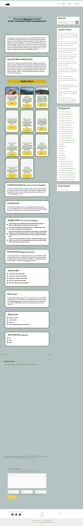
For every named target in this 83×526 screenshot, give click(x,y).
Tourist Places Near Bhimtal (65, 166)
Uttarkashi (61, 159)
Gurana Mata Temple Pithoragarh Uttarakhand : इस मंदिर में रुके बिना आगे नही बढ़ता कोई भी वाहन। (12, 170)
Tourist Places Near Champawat (66, 168)
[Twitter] (16, 514)
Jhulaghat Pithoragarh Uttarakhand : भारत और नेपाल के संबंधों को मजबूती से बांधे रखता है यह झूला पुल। (42, 146)
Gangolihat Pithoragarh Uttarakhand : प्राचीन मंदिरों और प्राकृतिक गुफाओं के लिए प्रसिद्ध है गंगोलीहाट (27, 99)
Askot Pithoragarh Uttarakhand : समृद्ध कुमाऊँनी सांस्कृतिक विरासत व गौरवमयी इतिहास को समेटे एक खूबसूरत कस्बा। (42, 122)
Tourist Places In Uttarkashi (65, 161)
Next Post (50, 354)
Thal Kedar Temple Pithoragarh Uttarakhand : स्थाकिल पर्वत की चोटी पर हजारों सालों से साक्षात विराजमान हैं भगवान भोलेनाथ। (27, 146)
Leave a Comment (12, 17)
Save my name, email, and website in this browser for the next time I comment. (26, 495)
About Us (31, 522)
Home (63, 3)
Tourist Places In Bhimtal (64, 116)
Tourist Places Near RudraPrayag (66, 177)
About (70, 3)
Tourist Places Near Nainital (65, 172)
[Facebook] (12, 514)
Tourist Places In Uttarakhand (65, 142)
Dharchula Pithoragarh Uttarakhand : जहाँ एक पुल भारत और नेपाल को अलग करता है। (27, 170)
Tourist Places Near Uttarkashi (66, 179)
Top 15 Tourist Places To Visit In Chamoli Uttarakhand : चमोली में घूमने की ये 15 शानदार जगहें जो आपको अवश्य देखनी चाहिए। (67, 63)
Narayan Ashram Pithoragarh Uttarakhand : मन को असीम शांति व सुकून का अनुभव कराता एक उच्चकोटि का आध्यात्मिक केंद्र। (27, 122)
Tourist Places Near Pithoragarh (24, 17)
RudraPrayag (62, 157)
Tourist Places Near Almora (65, 164)
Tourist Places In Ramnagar (65, 136)
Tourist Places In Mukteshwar (65, 127)
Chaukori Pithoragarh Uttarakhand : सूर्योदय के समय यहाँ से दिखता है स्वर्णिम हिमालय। (12, 98)
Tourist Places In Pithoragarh (65, 133)
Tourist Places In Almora (64, 111)
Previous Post (5, 354)
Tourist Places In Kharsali (64, 125)
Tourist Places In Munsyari (65, 129)
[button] (58, 4)
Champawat (62, 151)
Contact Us (36, 522)
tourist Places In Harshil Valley (65, 122)
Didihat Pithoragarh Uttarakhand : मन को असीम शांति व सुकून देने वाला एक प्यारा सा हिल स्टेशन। (12, 121)
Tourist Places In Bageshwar (65, 114)
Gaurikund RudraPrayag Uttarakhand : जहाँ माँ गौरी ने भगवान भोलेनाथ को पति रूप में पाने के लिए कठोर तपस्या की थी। (67, 93)
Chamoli (61, 148)
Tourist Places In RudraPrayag (65, 140)
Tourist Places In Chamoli (64, 118)
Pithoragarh (61, 155)
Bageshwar (61, 146)
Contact (77, 3)
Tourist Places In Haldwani (65, 120)
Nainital (60, 153)
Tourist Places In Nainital (64, 131)
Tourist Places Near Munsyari (65, 170)
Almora (60, 144)
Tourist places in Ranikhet (64, 138)
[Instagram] (20, 514)
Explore (12, 103)
